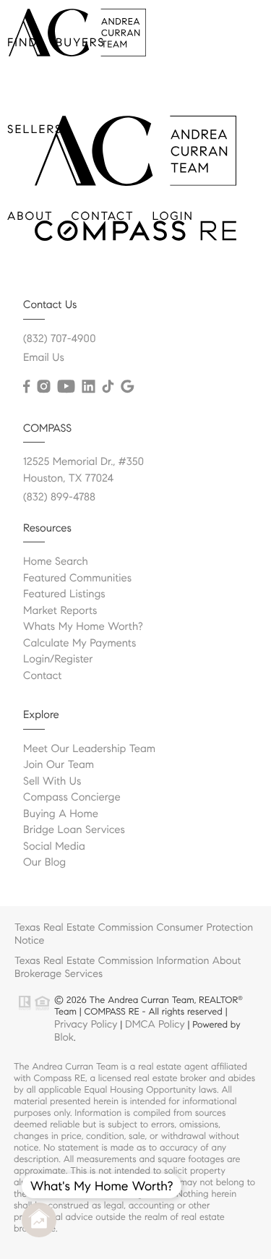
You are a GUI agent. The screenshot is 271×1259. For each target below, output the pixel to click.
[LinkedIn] (88, 386)
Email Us (43, 357)
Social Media (54, 846)
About (30, 216)
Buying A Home (60, 814)
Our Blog (44, 862)
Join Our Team (58, 765)
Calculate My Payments (79, 643)
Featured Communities (77, 578)
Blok (64, 1037)
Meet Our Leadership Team (89, 749)
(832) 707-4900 (59, 339)
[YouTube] (65, 386)
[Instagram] (43, 386)
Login (173, 216)
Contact (103, 216)
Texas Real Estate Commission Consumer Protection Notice (133, 934)
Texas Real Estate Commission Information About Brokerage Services (127, 967)
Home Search (55, 561)
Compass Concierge (72, 797)
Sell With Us (52, 781)
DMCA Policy (155, 1023)
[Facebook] (26, 386)
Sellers (34, 130)
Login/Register (58, 659)
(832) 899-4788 (59, 497)
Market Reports (60, 611)
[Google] (127, 386)
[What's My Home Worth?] (39, 1220)
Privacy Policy (85, 1023)
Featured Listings (64, 594)
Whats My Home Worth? (83, 626)
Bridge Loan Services (74, 830)
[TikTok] (107, 386)
